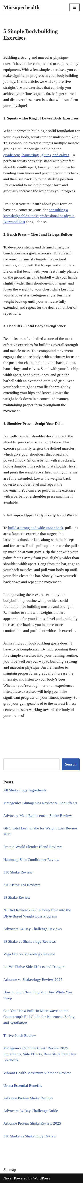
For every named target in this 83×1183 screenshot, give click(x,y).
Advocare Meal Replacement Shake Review (37, 816)
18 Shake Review (16, 897)
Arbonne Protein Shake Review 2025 (32, 1123)
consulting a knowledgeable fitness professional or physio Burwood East (39, 216)
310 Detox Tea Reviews (21, 885)
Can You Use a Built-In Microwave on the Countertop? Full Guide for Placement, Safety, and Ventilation (39, 1017)
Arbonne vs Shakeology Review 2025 (32, 979)
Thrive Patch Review (19, 1035)
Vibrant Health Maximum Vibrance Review (37, 1073)
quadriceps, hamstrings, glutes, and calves (36, 155)
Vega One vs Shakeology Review (29, 954)
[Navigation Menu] (74, 7)
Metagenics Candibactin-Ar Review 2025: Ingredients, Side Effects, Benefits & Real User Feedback (40, 1054)
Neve (7, 1178)
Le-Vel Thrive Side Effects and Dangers (34, 967)
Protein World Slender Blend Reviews (32, 847)
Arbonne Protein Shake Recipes (28, 1098)
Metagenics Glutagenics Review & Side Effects (40, 803)
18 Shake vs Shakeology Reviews (29, 941)
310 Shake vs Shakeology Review (29, 1136)
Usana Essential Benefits (22, 1085)
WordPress (41, 1178)
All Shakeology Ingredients (24, 790)
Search (70, 764)
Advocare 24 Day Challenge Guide (30, 1111)
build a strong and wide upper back (35, 528)
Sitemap (9, 1170)
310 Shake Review (17, 872)
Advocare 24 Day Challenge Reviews (32, 929)
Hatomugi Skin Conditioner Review (31, 860)
